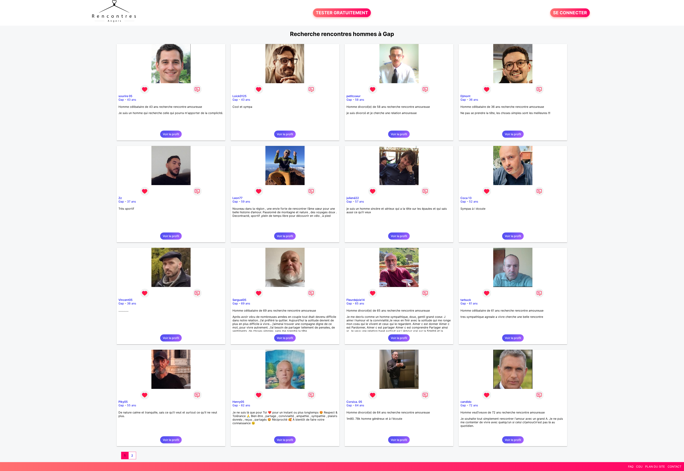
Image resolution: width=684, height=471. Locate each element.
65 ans (359, 303)
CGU (639, 466)
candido (465, 401)
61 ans (473, 303)
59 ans (245, 201)
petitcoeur (353, 96)
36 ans (473, 99)
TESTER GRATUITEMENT (342, 12)
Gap (121, 99)
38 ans (131, 303)
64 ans (359, 405)
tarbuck (465, 300)
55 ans (131, 405)
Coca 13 (465, 198)
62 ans (245, 405)
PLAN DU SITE (655, 466)
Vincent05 (125, 300)
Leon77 (237, 198)
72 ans (473, 405)
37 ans (131, 201)
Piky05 (123, 401)
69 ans (245, 303)
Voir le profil (171, 134)
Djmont (465, 96)
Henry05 (238, 401)
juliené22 (352, 198)
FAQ (630, 466)
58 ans (359, 99)
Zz (120, 198)
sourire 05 (125, 96)
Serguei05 (239, 300)
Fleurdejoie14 (355, 300)
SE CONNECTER (570, 12)
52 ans (473, 201)
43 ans (131, 99)
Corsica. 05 (354, 401)
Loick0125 (239, 96)
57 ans (359, 201)
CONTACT (674, 466)
